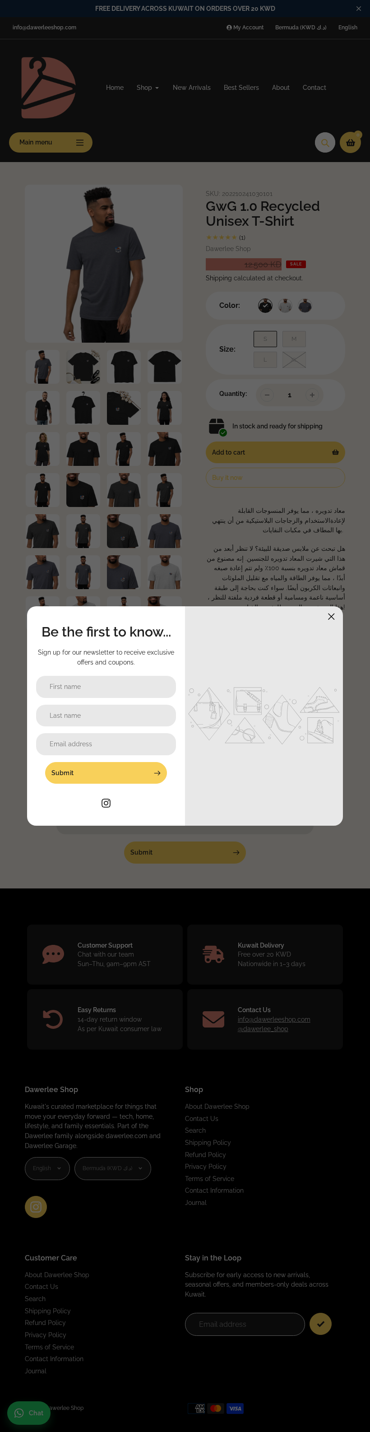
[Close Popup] (331, 616)
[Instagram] (106, 802)
